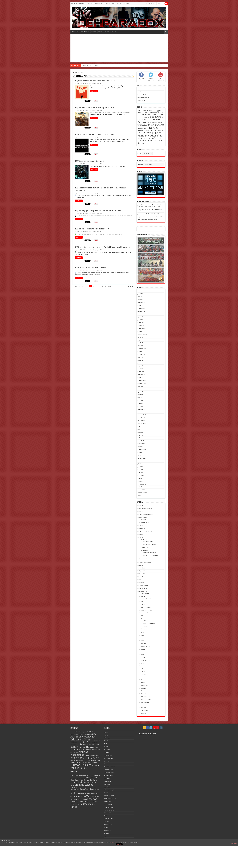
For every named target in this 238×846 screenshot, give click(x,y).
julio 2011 (140, 464)
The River (143, 693)
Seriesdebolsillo (108, 818)
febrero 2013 (141, 409)
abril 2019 (140, 296)
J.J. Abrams (87, 788)
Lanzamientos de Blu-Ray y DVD (147, 531)
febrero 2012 (141, 443)
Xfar (105, 836)
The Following (144, 685)
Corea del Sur (89, 780)
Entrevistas (142, 528)
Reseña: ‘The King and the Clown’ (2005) (152, 216)
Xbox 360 (149, 140)
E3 (160, 119)
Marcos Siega (81, 791)
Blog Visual (107, 749)
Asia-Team (107, 738)
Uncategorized (143, 588)
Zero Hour (143, 713)
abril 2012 (140, 438)
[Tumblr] (155, 4)
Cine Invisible (107, 761)
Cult (142, 615)
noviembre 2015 (142, 331)
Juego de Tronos (145, 646)
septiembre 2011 (142, 458)
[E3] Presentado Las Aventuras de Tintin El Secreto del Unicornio (102, 247)
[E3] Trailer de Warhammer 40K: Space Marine (94, 107)
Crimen (145, 117)
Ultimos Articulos (143, 585)
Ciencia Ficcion (90, 778)
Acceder (140, 92)
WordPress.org (142, 100)
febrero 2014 (141, 374)
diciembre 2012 (142, 415)
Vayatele (106, 833)
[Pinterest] (151, 4)
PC (160, 133)
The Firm (143, 682)
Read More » (94, 91)
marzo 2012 (141, 441)
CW (162, 117)
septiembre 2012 (142, 423)
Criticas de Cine (154, 117)
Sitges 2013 (142, 574)
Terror (156, 138)
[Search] (166, 3)
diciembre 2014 (142, 348)
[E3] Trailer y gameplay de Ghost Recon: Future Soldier (98, 210)
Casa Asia (106, 752)
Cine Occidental (99, 3)
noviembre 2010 (142, 487)
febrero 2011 (141, 478)
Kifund (106, 792)
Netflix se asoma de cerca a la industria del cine (94, 65)
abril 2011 (140, 472)
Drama (155, 119)
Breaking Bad (144, 613)
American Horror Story (147, 599)
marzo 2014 (141, 371)
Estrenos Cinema (108, 775)
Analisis (141, 505)
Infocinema (107, 784)
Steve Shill (151, 138)
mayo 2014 (140, 366)
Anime (141, 511)
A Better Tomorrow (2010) (150, 219)
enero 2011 (141, 481)
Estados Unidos (146, 122)
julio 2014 (140, 360)
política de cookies (113, 842)
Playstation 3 (143, 136)
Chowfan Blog (108, 755)
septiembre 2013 (142, 389)
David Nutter (141, 119)
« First (75, 286)
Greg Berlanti (157, 122)
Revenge (143, 663)
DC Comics (148, 119)
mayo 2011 (140, 469)
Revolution (143, 666)
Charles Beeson (153, 112)
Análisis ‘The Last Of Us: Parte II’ (150, 214)
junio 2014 (140, 363)
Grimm (142, 640)
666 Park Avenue (145, 593)
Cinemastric (107, 764)
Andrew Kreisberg (150, 110)
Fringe (142, 638)
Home (75, 72)
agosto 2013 (141, 392)
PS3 (150, 136)
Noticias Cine (142, 130)
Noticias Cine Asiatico (148, 541)
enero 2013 (141, 412)
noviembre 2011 (142, 452)
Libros (113, 3)
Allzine (106, 735)
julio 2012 (140, 429)
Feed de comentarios (143, 97)
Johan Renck (151, 124)
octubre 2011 (141, 455)
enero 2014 (141, 377)
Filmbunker (107, 778)
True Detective (144, 710)
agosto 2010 (141, 495)
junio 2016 (140, 319)
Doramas (107, 3)
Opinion (141, 565)
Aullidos (106, 746)
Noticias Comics (145, 547)
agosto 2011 (141, 461)
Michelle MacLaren (144, 128)
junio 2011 (140, 466)
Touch (142, 705)
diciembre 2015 (142, 328)
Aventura (140, 112)
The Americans (144, 680)
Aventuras (146, 112)
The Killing (143, 688)
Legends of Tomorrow (149, 623)
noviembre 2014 (142, 351)
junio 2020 (140, 294)
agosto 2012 (141, 426)
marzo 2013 (141, 406)
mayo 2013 (140, 400)
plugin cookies (234, 843)
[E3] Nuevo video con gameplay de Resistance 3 (95, 81)
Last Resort (143, 649)
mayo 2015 (140, 340)
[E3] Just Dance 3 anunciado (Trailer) (90, 267)
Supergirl (145, 626)
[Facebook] (148, 4)
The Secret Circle (145, 696)
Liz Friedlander (157, 125)
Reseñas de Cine (143, 138)
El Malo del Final (108, 769)
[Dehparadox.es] (119, 17)
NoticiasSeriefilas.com (110, 798)
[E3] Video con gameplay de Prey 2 (89, 161)
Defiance (143, 632)
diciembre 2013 (142, 380)
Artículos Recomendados (145, 514)
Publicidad (142, 568)
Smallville (143, 674)
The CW (162, 138)
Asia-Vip (106, 741)
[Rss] (146, 4)
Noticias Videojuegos (94, 83)
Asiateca (106, 743)
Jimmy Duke (141, 204)
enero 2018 (141, 299)
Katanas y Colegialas (109, 790)
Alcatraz (143, 596)
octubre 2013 (141, 386)
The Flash (145, 629)
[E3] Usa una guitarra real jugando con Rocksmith (96, 134)
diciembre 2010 (142, 484)
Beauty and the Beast (146, 610)
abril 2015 (140, 343)
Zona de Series (143, 591)
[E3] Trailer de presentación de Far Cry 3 (92, 229)
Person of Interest (145, 660)
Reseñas (157, 135)
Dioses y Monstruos (109, 767)
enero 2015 (141, 345)
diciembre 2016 (142, 308)
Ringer (142, 668)
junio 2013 (140, 397)
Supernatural (144, 677)
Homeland (143, 643)
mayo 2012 (140, 435)
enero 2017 (141, 305)
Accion (140, 110)
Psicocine (106, 816)
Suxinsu (106, 827)
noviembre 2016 (142, 311)
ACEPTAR (119, 844)
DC (144, 119)
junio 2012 (140, 432)
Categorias (140, 164)
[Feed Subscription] (133, 76)
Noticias (86, 83)
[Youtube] (153, 4)
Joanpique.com (108, 787)
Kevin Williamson (144, 125)
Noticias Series (144, 550)
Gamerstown (107, 781)
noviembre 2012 (142, 417)
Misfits (142, 654)
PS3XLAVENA (107, 813)
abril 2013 (140, 403)
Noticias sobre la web (145, 562)
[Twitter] (150, 4)
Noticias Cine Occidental (155, 130)
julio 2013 (140, 394)
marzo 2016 (141, 322)
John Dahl (82, 789)
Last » (109, 286)
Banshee (143, 604)
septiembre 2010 (142, 492)
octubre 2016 (141, 314)
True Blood (144, 707)
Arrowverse (158, 110)
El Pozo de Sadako (109, 772)
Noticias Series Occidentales (150, 555)
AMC (144, 110)
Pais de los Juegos (109, 810)
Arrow (144, 620)
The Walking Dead (145, 702)
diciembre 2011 (142, 449)
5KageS (106, 732)
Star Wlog (106, 821)
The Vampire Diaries (146, 699)
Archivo (139, 153)
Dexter (142, 635)
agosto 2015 (141, 337)
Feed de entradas (142, 94)
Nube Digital (107, 801)
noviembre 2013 (142, 383)
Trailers (141, 579)
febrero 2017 (141, 302)
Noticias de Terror (109, 795)
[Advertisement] (119, 48)
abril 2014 (140, 368)
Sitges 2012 (142, 571)
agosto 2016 (141, 317)
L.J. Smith (151, 125)
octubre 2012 (141, 420)
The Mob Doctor (145, 691)
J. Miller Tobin (145, 124)
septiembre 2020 (142, 291)
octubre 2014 (141, 354)
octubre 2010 (141, 490)
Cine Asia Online (108, 758)
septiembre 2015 (142, 334)
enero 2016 (141, 325)
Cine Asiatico (90, 3)
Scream (143, 671)
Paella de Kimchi (108, 807)
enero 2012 (141, 446)
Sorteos (141, 576)
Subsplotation (108, 824)
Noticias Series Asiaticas (149, 552)
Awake (142, 601)
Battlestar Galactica (146, 607)
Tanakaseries (107, 830)
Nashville (143, 657)
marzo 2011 (141, 475)
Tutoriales (141, 582)
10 (102, 286)
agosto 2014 (141, 357)
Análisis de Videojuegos (123, 3)
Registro (140, 89)
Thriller (141, 140)
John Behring (158, 124)
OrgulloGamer (108, 804)
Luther (142, 652)
